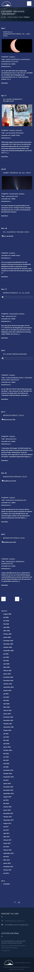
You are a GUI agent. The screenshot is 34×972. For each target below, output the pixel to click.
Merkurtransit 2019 (11, 316)
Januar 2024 (7, 714)
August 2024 (7, 690)
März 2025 (6, 667)
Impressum (13, 969)
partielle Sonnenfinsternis (13, 59)
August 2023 (7, 730)
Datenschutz (20, 969)
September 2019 (8, 777)
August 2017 (7, 823)
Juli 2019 (5, 780)
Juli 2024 (5, 694)
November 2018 (8, 790)
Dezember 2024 (8, 677)
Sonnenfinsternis (25, 59)
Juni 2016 (6, 846)
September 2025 (8, 650)
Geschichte (19, 130)
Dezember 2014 (8, 866)
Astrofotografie (13, 194)
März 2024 (6, 707)
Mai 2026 (6, 624)
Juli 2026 (5, 617)
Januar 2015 (7, 863)
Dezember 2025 (8, 640)
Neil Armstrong (14, 379)
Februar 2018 (7, 807)
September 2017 (8, 820)
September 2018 (8, 793)
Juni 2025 (6, 657)
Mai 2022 (6, 753)
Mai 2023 (6, 740)
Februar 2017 (7, 840)
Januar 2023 (7, 747)
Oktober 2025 (7, 647)
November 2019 (8, 770)
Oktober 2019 (7, 773)
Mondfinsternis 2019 (20, 500)
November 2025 (8, 644)
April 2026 (6, 627)
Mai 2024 (6, 700)
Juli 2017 (5, 827)
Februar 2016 (7, 850)
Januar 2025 (7, 674)
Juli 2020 (5, 767)
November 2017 (8, 813)
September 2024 (8, 687)
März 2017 (6, 836)
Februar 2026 (7, 634)
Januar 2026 (7, 637)
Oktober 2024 (7, 684)
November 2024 (8, 680)
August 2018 (7, 797)
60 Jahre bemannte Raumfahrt (12, 100)
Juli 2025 (5, 654)
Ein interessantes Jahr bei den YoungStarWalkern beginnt (13, 942)
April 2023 (6, 743)
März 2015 (6, 860)
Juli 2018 (5, 800)
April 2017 (6, 833)
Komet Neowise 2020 (12, 196)
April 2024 (6, 704)
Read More (4, 83)
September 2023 (8, 727)
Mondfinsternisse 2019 (15, 477)
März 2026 (6, 630)
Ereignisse (12, 57)
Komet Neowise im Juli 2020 (17, 173)
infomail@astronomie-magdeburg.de (16, 925)
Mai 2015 (6, 856)
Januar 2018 (7, 810)
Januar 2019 (7, 783)
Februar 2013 (7, 870)
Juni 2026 (6, 620)
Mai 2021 (6, 760)
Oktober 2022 (7, 750)
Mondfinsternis (10, 500)
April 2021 (6, 763)
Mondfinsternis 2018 (14, 538)
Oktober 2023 (7, 723)
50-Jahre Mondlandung (15, 354)
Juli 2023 (5, 733)
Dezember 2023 (8, 717)
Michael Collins (5, 379)
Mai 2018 (6, 803)
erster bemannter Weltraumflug (14, 133)
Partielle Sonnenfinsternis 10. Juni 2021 (16, 34)
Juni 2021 (6, 757)
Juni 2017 (6, 830)
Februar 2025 (7, 670)
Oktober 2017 (7, 817)
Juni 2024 (6, 697)
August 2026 (7, 614)
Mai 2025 (6, 660)
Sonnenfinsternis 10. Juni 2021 (9, 61)
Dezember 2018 (8, 787)
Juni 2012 (6, 873)
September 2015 (8, 853)
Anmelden (6, 884)
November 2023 (8, 720)
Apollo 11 (21, 377)
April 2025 (6, 664)
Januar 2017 (7, 843)
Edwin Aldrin (28, 377)
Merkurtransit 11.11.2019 (16, 293)
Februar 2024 (7, 710)
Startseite (3, 17)
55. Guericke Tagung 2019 (16, 232)
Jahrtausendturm (10, 561)
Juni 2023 (6, 737)
